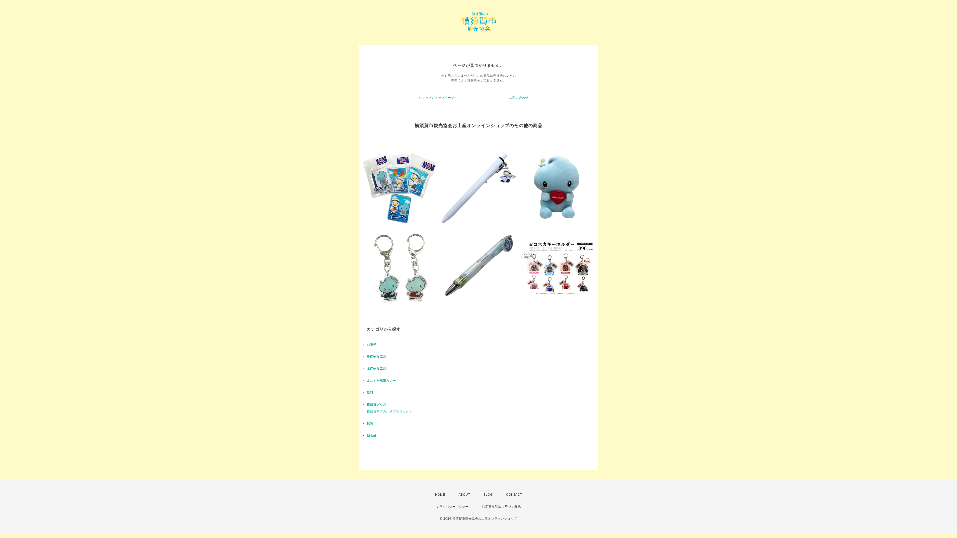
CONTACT (514, 494)
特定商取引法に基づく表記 (501, 506)
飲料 (370, 392)
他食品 (372, 435)
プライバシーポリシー (452, 506)
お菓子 (372, 344)
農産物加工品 (376, 356)
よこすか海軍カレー (381, 380)
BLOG (488, 494)
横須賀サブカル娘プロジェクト (389, 411)
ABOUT (464, 494)
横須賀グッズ (376, 404)
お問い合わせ (519, 97)
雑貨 (370, 423)
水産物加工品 (376, 368)
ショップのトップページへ (438, 97)
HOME (440, 494)
